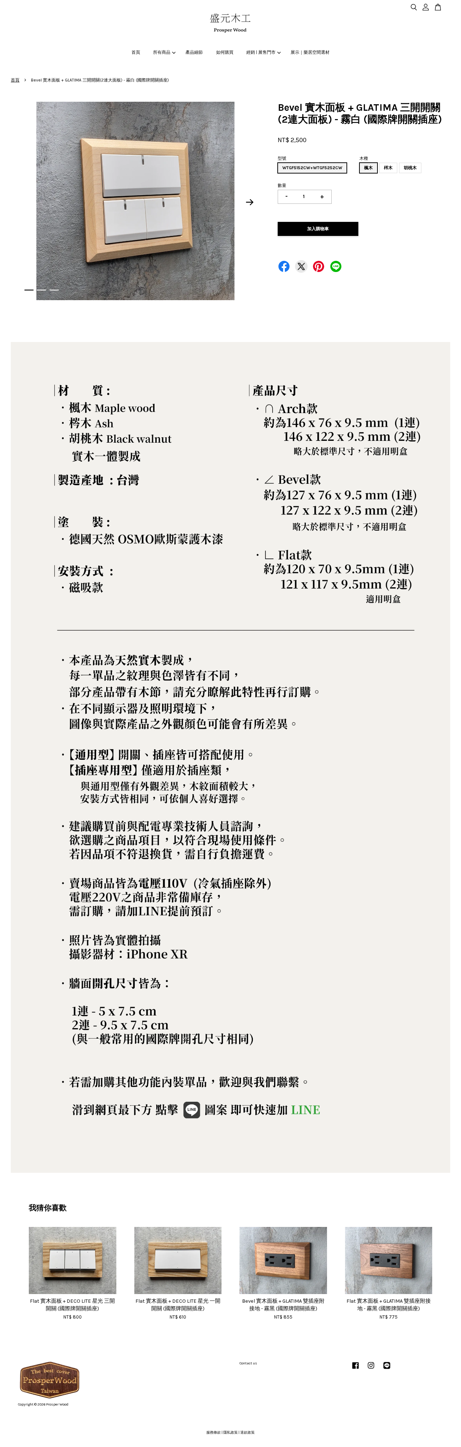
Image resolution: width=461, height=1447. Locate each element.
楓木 (368, 167)
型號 (282, 158)
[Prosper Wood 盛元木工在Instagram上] (371, 1369)
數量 (282, 185)
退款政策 (247, 1432)
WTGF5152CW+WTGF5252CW (312, 167)
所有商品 (161, 52)
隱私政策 (230, 1432)
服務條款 (213, 1432)
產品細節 (194, 52)
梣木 (388, 167)
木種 (363, 158)
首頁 (135, 52)
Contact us (248, 1363)
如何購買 (224, 52)
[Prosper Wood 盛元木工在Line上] (387, 1369)
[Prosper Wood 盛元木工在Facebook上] (355, 1369)
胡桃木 (410, 167)
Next (250, 202)
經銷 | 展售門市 (261, 52)
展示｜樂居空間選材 (310, 52)
